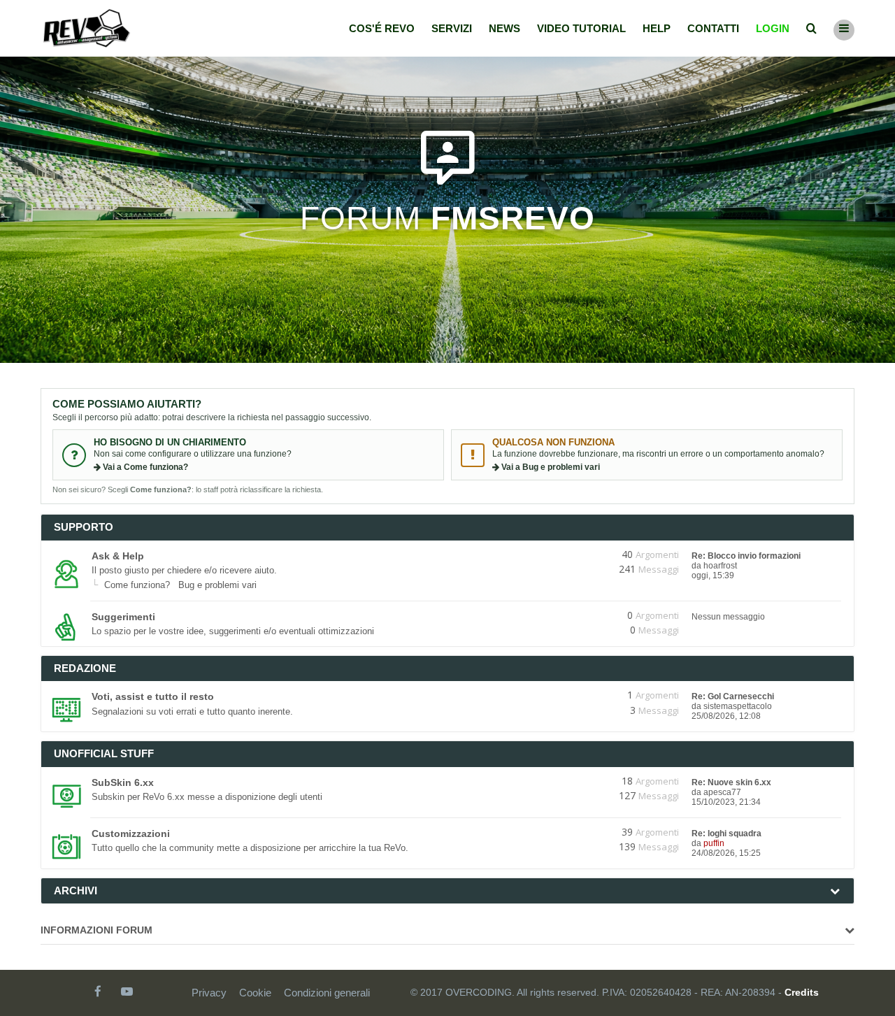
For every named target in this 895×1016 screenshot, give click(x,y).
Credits (802, 992)
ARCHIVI (75, 890)
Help (657, 28)
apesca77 (722, 792)
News (504, 28)
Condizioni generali (327, 993)
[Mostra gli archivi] (834, 890)
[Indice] (87, 28)
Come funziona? (137, 585)
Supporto (83, 527)
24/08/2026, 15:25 (726, 853)
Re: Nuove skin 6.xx (731, 782)
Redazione (85, 668)
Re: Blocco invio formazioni (746, 556)
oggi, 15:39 (713, 575)
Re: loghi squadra (726, 833)
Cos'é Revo (382, 28)
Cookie (255, 993)
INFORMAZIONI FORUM (96, 930)
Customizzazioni (131, 833)
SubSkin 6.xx (123, 782)
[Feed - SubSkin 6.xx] (578, 781)
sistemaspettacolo (737, 706)
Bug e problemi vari (217, 585)
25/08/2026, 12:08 (726, 716)
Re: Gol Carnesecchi (733, 696)
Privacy (209, 993)
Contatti (713, 28)
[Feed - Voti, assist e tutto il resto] (578, 695)
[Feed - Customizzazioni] (578, 832)
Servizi (451, 28)
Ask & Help (118, 555)
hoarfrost (720, 566)
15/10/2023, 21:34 (726, 802)
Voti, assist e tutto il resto (153, 696)
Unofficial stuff (104, 753)
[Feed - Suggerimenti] (578, 615)
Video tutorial (581, 28)
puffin (713, 843)
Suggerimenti (123, 616)
